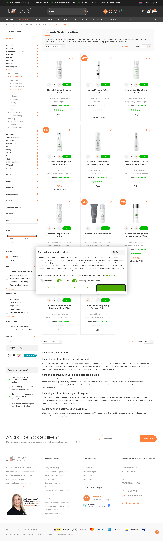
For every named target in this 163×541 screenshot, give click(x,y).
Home (8, 24)
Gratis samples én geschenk (55, 472)
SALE (144, 20)
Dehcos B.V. (24, 529)
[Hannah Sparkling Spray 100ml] (136, 70)
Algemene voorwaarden (54, 514)
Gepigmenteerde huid (19, 312)
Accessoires (13, 125)
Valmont (9, 165)
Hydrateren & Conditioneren (21, 278)
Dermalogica (11, 67)
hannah (29, 24)
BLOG (154, 20)
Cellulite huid (15, 302)
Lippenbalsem (16, 109)
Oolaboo (10, 153)
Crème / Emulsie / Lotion (19, 327)
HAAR (48, 20)
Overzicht (119, 252)
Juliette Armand (12, 138)
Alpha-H (9, 48)
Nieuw (9, 20)
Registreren (87, 468)
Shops (153, 3)
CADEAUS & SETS (115, 20)
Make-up (11, 119)
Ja (11, 342)
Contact (48, 498)
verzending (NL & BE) (19, 3)
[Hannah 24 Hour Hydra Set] (98, 213)
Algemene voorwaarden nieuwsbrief (58, 506)
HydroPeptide (12, 134)
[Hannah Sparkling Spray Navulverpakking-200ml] (136, 213)
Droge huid (15, 306)
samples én (64, 3)
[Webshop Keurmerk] (14, 356)
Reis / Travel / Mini (15, 122)
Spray (14, 96)
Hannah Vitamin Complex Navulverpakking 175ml (98, 163)
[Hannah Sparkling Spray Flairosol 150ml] (59, 142)
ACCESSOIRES (79, 20)
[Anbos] (30, 356)
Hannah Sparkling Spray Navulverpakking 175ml (59, 307)
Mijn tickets (87, 475)
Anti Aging (14, 80)
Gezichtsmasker (16, 100)
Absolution (10, 45)
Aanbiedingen (14, 131)
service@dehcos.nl (134, 495)
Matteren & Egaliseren (19, 285)
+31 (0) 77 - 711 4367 (134, 491)
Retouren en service (52, 483)
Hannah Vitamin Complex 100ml (59, 91)
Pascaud (9, 156)
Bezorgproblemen (51, 479)
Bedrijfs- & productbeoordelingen (57, 502)
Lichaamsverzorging (16, 112)
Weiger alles (52, 288)
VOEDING (96, 20)
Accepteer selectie (81, 288)
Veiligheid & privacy (52, 510)
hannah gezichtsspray (77, 397)
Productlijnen (13, 73)
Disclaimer (34, 529)
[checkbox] (46, 280)
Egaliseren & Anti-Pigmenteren (22, 272)
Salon (147, 3)
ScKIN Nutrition (12, 162)
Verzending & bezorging (54, 475)
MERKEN (22, 20)
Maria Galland (11, 144)
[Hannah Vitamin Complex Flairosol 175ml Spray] (136, 142)
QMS (8, 159)
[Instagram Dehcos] (130, 503)
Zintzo (8, 168)
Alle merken (14, 257)
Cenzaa (9, 54)
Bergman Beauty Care (15, 51)
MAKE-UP (61, 20)
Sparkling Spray (98, 397)
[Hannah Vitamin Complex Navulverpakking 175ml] (98, 142)
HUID (36, 20)
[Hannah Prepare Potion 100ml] (59, 213)
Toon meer (10, 289)
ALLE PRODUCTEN (14, 32)
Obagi (8, 150)
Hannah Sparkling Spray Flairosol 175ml (98, 307)
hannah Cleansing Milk (63, 385)
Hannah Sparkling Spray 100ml (136, 91)
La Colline (10, 141)
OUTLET (132, 20)
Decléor (9, 60)
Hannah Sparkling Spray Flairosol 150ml (59, 163)
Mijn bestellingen (89, 472)
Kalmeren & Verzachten (19, 282)
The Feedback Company (64, 534)
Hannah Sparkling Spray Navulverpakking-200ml (136, 235)
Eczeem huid (15, 309)
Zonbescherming (15, 116)
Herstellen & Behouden (19, 275)
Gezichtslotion (60, 24)
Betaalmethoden (51, 487)
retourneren (41, 3)
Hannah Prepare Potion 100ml (59, 235)
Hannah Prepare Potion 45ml (98, 91)
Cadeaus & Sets (15, 128)
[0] (153, 11)
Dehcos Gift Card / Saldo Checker (57, 491)
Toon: (137, 46)
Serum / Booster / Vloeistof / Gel (22, 330)
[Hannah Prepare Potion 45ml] (98, 70)
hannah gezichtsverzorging (58, 363)
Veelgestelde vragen (53, 468)
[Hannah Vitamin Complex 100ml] (59, 70)
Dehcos (9, 63)
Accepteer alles (111, 288)
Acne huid (14, 299)
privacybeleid (111, 275)
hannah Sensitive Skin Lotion (67, 379)
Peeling (13, 103)
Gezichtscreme (16, 83)
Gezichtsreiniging (17, 86)
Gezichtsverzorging (43, 24)
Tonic (14, 93)
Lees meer (27, 487)
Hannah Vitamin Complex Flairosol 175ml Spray (136, 163)
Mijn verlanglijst (89, 479)
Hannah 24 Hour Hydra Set (98, 234)
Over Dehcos (50, 494)
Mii (7, 147)
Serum (13, 106)
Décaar (9, 57)
